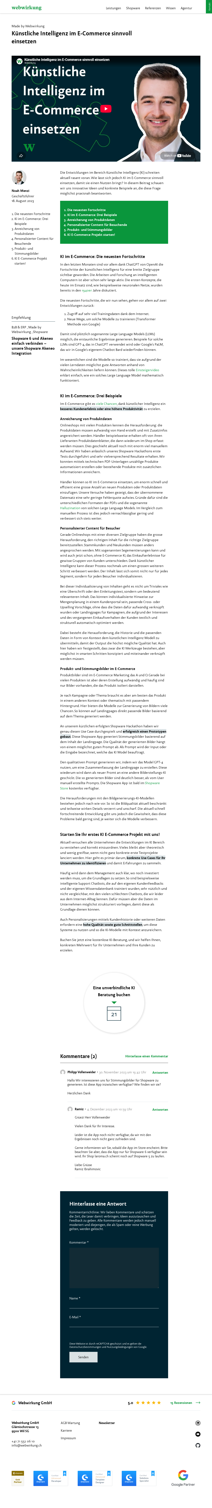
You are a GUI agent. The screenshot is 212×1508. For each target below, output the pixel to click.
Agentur (186, 8)
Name (74, 1298)
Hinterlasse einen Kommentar (146, 1056)
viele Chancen (106, 403)
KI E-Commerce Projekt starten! (91, 234)
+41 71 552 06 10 (23, 1441)
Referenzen (153, 8)
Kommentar (79, 1242)
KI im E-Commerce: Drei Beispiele (92, 215)
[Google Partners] (183, 1478)
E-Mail (75, 1317)
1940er (87, 290)
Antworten (160, 1072)
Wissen (171, 8)
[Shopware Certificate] (18, 1478)
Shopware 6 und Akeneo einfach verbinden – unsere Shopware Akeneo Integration (33, 346)
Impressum (68, 1438)
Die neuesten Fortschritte (32, 214)
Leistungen (113, 8)
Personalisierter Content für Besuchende (97, 224)
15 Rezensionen (181, 1403)
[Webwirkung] (27, 8)
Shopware (133, 8)
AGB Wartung (70, 1423)
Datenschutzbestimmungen (85, 1347)
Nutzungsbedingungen (120, 1347)
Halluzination (70, 508)
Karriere (66, 1430)
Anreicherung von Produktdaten (91, 219)
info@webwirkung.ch (27, 1445)
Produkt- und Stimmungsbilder (89, 229)
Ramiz (79, 1109)
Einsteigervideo (147, 370)
